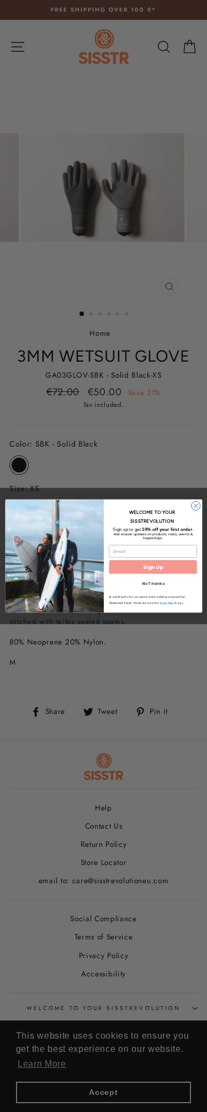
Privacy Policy (167, 603)
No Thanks (152, 584)
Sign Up (153, 567)
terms (180, 603)
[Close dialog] (195, 505)
